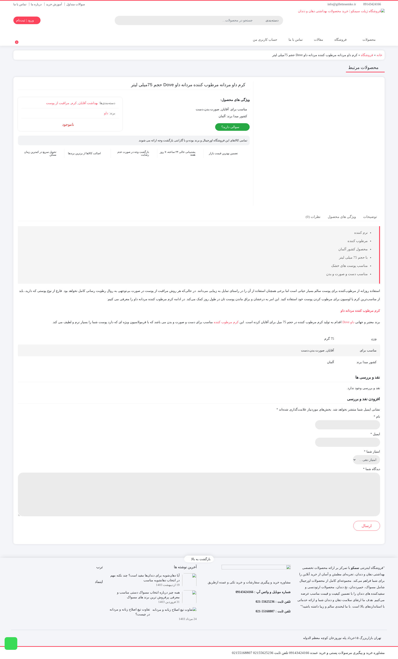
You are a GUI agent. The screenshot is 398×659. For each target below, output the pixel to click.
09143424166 (372, 4)
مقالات (318, 39)
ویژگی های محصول (342, 216)
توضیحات (370, 216)
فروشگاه (340, 39)
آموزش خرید (54, 4)
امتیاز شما (372, 451)
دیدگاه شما (371, 469)
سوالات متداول (75, 4)
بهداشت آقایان (88, 103)
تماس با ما (19, 4)
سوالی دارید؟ (230, 127)
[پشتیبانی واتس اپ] (11, 643)
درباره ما (36, 4)
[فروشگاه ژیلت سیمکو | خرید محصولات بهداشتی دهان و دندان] (330, 20)
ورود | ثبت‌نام (25, 20)
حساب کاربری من (264, 39)
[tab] (370, 216)
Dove (345, 322)
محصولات (369, 39)
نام (377, 416)
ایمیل (375, 434)
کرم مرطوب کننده (226, 322)
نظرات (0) (313, 216)
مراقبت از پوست (57, 103)
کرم (74, 103)
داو (106, 113)
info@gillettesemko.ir (342, 4)
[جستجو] (119, 20)
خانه (379, 55)
